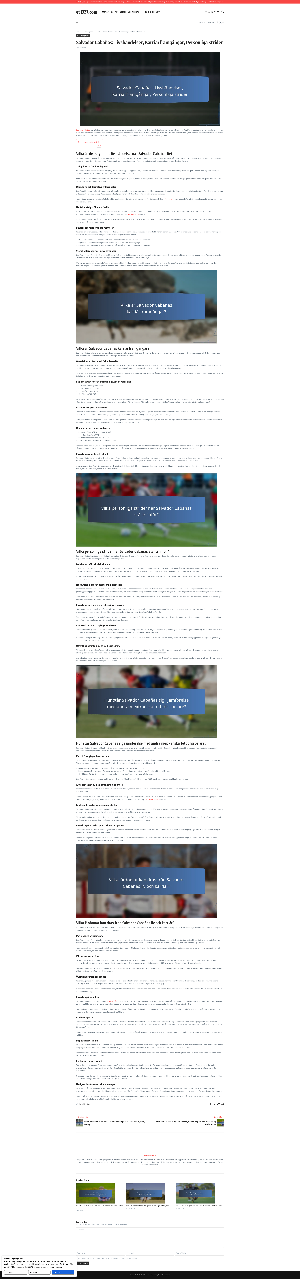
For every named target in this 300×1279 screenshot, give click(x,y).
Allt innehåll (121, 11)
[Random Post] (217, 22)
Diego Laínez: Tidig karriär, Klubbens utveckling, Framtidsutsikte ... (200, 1206)
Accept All (57, 1272)
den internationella (153, 799)
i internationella (133, 214)
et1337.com (86, 12)
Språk (155, 11)
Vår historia (133, 11)
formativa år (169, 199)
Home (78, 32)
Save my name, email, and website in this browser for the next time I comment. (108, 1259)
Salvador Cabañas (83, 130)
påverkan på (111, 1001)
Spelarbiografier (87, 32)
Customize (10, 1272)
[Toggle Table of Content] (97, 146)
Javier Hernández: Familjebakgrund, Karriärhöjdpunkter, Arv (147, 1206)
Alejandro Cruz (150, 1155)
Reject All (33, 1272)
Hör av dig (146, 11)
